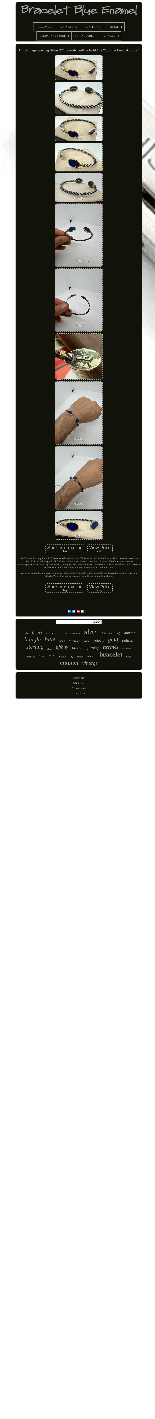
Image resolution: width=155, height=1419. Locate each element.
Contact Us (78, 682)
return (127, 640)
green (91, 656)
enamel (69, 662)
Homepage (78, 677)
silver (90, 631)
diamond (127, 649)
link (25, 633)
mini (51, 656)
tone (42, 656)
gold (113, 640)
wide (128, 656)
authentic (52, 633)
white (86, 641)
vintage (90, 663)
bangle (32, 639)
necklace (75, 633)
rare (65, 633)
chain (62, 656)
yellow (98, 640)
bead (62, 641)
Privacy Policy (78, 687)
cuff (118, 633)
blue (50, 639)
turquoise (31, 656)
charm (78, 647)
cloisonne (106, 633)
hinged (80, 656)
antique (129, 633)
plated (49, 649)
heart (37, 632)
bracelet (110, 654)
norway (74, 641)
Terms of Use (78, 693)
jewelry (93, 647)
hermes (111, 647)
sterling (34, 647)
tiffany (62, 647)
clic (71, 657)
